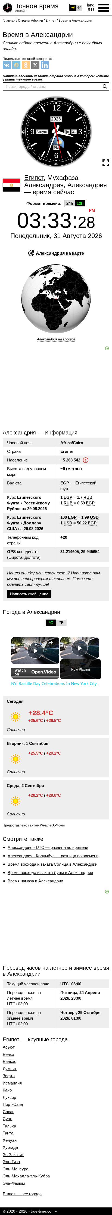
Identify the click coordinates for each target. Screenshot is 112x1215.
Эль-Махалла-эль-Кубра (26, 1176)
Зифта (9, 1076)
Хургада (10, 1147)
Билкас (9, 1061)
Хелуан (10, 1140)
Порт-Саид (13, 1104)
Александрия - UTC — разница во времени (48, 847)
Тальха (9, 1126)
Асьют (9, 1047)
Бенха (8, 1054)
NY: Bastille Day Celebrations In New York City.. (35, 644)
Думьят (10, 1069)
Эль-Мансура (15, 1169)
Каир (7, 1090)
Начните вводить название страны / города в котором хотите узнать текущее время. (56, 78)
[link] (18, 644)
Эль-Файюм (14, 1183)
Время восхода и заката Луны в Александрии (50, 872)
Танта (8, 1133)
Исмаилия (12, 1083)
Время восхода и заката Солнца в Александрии (52, 864)
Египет (67, 451)
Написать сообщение (29, 594)
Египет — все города (22, 1193)
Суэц (8, 1119)
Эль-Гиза (11, 1162)
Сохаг (8, 1112)
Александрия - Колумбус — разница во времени (53, 855)
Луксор (9, 1097)
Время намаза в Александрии (35, 881)
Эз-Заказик (13, 1155)
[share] (50, 642)
